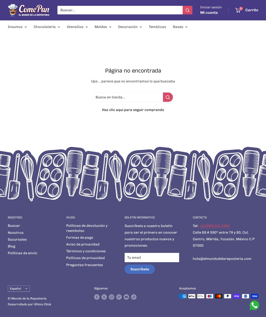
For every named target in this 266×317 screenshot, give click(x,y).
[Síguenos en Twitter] (104, 297)
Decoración (128, 27)
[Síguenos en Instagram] (111, 297)
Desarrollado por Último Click (29, 304)
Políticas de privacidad (85, 258)
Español (15, 288)
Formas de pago (79, 237)
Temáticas (157, 27)
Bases (178, 27)
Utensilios (75, 27)
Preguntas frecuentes (84, 265)
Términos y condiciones (86, 251)
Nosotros (16, 233)
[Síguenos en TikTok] (134, 297)
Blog (11, 246)
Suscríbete (139, 269)
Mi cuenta (209, 12)
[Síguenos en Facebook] (97, 297)
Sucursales (17, 239)
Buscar (14, 226)
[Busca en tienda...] (168, 97)
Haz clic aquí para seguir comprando (133, 110)
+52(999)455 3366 (214, 226)
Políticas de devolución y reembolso (86, 228)
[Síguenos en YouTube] (126, 297)
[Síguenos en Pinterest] (119, 297)
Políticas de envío (22, 253)
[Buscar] (187, 10)
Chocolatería (45, 27)
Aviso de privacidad (83, 244)
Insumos (15, 27)
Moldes (101, 27)
